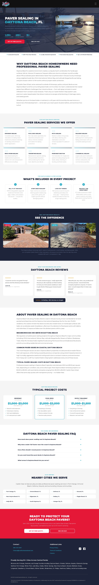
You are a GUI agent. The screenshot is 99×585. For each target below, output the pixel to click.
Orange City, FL (57, 501)
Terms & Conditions (55, 550)
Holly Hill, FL (9, 501)
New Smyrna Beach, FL (12, 496)
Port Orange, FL (10, 491)
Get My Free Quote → (15, 41)
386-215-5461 (35, 41)
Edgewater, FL (33, 496)
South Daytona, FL (34, 501)
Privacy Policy (54, 547)
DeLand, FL (79, 491)
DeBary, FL (56, 496)
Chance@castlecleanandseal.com (23, 550)
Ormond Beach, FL (34, 491)
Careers (52, 553)
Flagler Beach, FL (81, 496)
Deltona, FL (56, 491)
